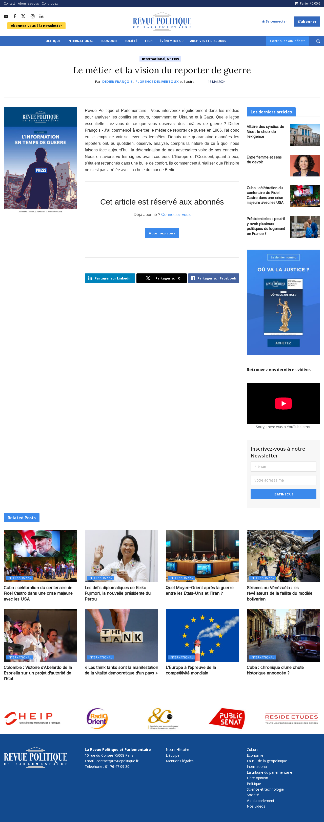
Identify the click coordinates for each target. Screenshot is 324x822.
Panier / (310, 3)
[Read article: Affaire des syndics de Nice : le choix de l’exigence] (305, 135)
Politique (52, 41)
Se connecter (276, 21)
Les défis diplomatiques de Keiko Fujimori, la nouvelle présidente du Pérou (118, 593)
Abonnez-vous (28, 3)
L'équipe (172, 755)
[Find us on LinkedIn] (41, 17)
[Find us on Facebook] (14, 17)
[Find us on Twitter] (23, 16)
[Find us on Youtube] (6, 17)
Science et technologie (265, 789)
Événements (170, 41)
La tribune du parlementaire (269, 772)
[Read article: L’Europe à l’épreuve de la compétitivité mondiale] (202, 635)
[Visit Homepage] (162, 21)
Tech (149, 41)
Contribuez (50, 3)
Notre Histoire (177, 749)
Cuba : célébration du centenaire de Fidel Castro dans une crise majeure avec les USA (38, 593)
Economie (108, 41)
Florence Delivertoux (157, 81)
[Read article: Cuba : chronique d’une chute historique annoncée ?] (283, 635)
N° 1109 (173, 58)
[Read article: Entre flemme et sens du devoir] (305, 165)
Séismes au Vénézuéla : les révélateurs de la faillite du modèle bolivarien (279, 593)
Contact (9, 3)
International (80, 41)
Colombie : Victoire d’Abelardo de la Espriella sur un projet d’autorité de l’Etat (38, 673)
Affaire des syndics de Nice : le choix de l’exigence (265, 131)
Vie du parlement (260, 800)
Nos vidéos (256, 806)
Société (131, 41)
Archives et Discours (208, 41)
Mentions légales (180, 760)
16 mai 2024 (217, 81)
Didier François (117, 81)
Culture (252, 749)
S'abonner (307, 21)
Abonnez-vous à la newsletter (36, 25)
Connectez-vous (176, 214)
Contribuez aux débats (288, 41)
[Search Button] (318, 41)
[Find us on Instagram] (32, 17)
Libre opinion (257, 777)
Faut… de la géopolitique (267, 760)
